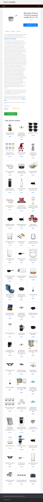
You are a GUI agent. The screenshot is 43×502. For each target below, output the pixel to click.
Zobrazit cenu (31, 25)
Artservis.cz (8, 499)
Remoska (30, 19)
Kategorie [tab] (18, 31)
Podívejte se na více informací (10, 38)
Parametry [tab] (13, 31)
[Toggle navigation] (38, 6)
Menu (4, 6)
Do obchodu (11, 114)
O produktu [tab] (7, 31)
